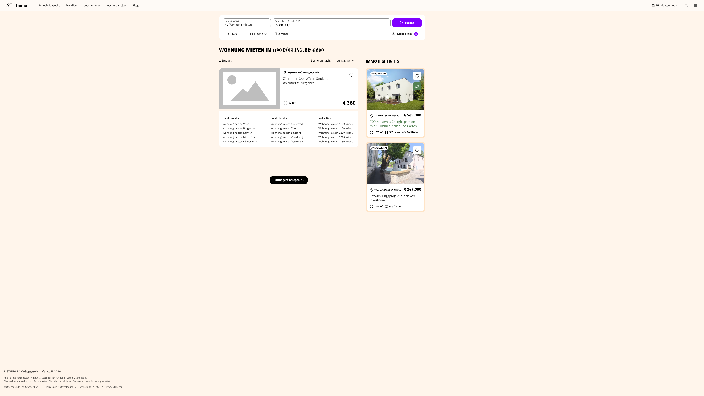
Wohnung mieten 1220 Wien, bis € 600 (336, 132)
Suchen (409, 23)
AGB (98, 387)
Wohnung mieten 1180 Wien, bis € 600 (336, 141)
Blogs (136, 5)
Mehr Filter (407, 34)
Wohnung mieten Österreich (287, 141)
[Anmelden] (686, 5)
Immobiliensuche (49, 5)
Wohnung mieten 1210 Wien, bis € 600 (336, 137)
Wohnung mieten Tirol (283, 128)
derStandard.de (12, 387)
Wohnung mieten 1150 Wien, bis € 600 (336, 128)
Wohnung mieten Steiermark (287, 123)
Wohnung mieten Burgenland (239, 128)
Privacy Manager (113, 387)
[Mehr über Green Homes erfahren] (417, 86)
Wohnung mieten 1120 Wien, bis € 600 (336, 123)
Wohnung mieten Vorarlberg (287, 137)
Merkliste (72, 5)
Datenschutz (84, 387)
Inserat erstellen (117, 5)
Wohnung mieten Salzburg (286, 132)
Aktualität (343, 61)
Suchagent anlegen (287, 180)
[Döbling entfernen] (277, 25)
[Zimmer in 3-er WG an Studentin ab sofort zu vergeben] (288, 88)
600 (234, 34)
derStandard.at (30, 387)
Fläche (258, 34)
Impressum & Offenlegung (59, 387)
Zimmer (283, 34)
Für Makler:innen (666, 5)
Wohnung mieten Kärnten (237, 132)
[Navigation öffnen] (695, 5)
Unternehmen (92, 5)
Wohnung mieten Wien (236, 123)
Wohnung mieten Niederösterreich (241, 137)
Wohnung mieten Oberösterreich (241, 141)
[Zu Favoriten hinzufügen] (351, 75)
